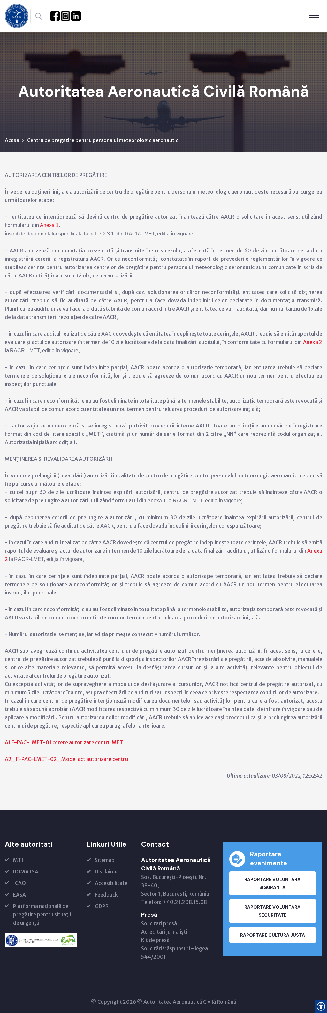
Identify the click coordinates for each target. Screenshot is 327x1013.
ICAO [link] (19, 883)
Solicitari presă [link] (159, 923)
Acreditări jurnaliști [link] (164, 932)
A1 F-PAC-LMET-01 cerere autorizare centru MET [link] (64, 742)
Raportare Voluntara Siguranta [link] (272, 883)
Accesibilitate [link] (111, 883)
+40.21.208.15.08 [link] (185, 902)
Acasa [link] (12, 140)
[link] (17, 15)
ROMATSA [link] (25, 871)
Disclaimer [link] (107, 871)
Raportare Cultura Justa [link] (272, 935)
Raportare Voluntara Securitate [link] (272, 911)
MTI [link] (18, 860)
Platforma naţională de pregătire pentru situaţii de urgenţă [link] (42, 914)
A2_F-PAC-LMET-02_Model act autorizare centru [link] (66, 759)
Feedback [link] (106, 894)
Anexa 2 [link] (312, 342)
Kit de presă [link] (155, 940)
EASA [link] (19, 894)
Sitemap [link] (105, 860)
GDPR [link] (102, 906)
